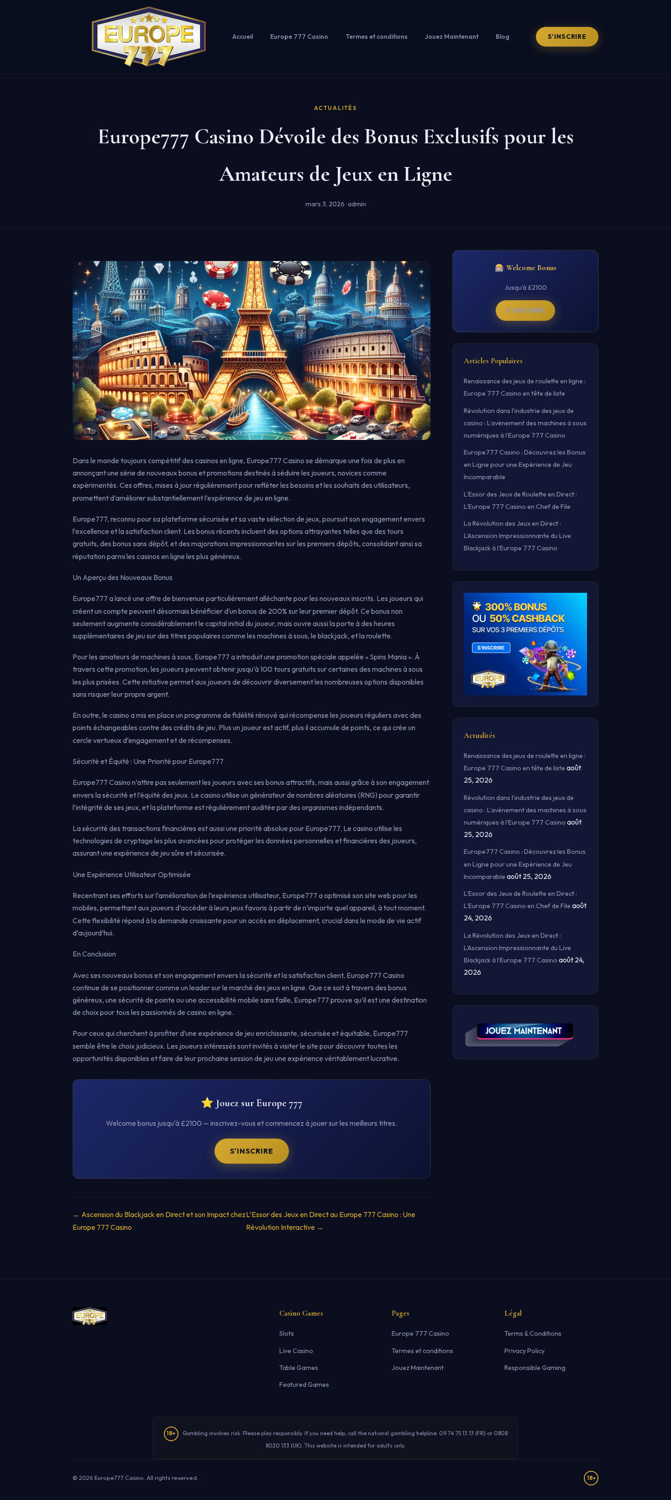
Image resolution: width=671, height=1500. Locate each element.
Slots (286, 1333)
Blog (502, 36)
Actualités (335, 108)
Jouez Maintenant (451, 36)
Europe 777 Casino (299, 36)
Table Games (298, 1368)
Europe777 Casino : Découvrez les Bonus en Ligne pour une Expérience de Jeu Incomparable (525, 464)
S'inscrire (567, 36)
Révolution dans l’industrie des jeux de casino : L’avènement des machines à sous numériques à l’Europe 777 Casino (525, 423)
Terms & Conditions (532, 1333)
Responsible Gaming (535, 1368)
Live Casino (296, 1351)
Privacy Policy (524, 1351)
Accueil (242, 36)
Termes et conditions (377, 36)
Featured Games (304, 1384)
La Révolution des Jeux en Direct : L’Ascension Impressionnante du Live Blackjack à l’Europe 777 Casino (517, 535)
